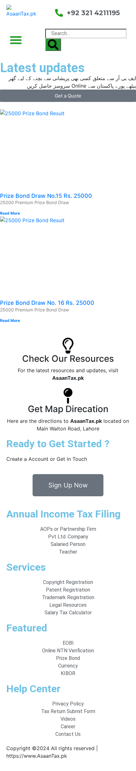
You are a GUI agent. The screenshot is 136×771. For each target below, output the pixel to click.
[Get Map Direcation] (68, 396)
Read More (10, 213)
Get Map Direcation (68, 409)
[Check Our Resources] (68, 346)
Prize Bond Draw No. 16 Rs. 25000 (47, 302)
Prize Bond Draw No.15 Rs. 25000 (46, 195)
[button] (15, 39)
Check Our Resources (68, 358)
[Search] (53, 44)
